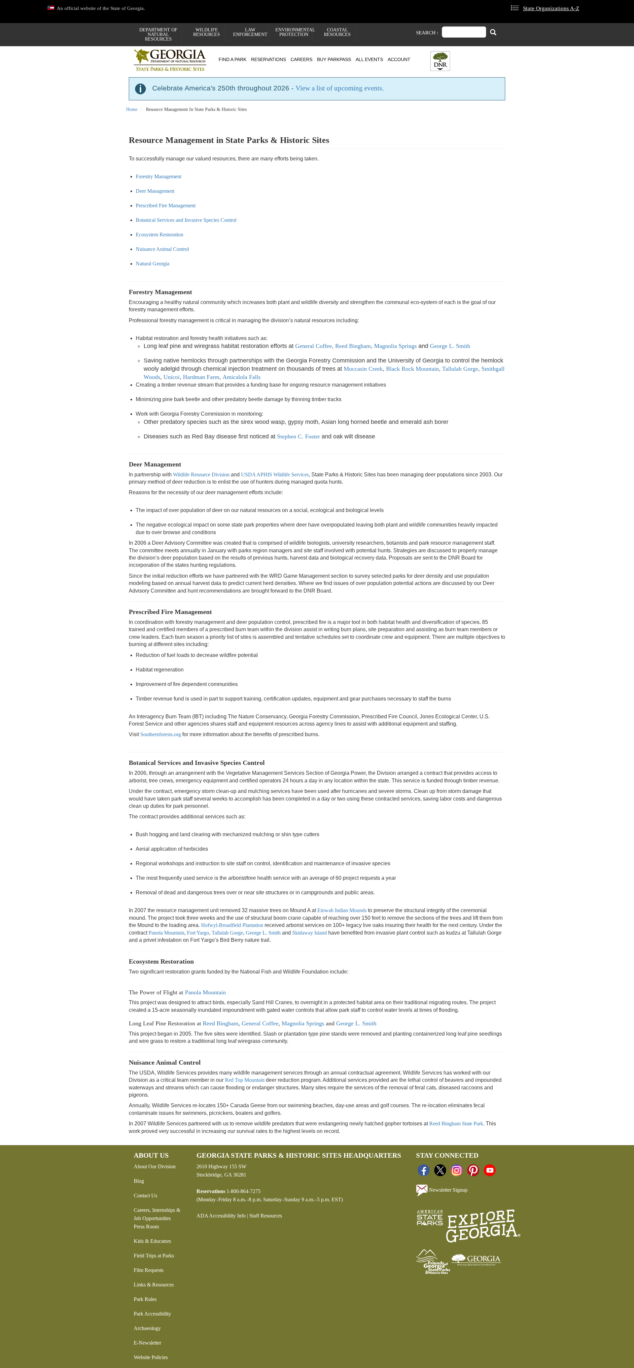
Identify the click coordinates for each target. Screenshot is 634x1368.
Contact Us (145, 1195)
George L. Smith (450, 346)
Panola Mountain (166, 933)
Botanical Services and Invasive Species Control (186, 220)
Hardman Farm (201, 377)
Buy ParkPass (334, 59)
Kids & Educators (152, 1241)
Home (131, 109)
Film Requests (148, 1270)
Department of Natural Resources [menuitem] (158, 34)
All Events (369, 59)
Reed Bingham (353, 346)
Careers (301, 59)
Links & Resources (154, 1284)
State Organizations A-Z (551, 8)
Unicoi (171, 377)
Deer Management (155, 191)
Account (399, 59)
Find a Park (232, 59)
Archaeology (147, 1328)
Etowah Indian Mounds (342, 910)
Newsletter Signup (448, 1190)
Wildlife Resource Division (201, 474)
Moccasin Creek (363, 368)
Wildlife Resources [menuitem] (206, 32)
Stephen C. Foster (298, 436)
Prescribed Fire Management (165, 205)
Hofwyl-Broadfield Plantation (232, 925)
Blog (139, 1181)
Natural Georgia (152, 263)
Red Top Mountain (244, 1080)
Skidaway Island (309, 933)
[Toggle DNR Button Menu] (440, 61)
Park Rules (145, 1299)
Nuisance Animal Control (162, 249)
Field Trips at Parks (154, 1255)
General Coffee (313, 346)
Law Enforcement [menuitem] (250, 32)
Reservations (268, 59)
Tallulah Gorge (460, 368)
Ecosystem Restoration (159, 234)
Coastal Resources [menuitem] (337, 32)
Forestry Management (158, 176)
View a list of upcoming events (339, 88)
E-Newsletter (147, 1343)
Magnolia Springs (395, 346)
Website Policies (151, 1357)
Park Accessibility (152, 1314)
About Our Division (155, 1166)
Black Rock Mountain (412, 368)
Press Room (146, 1226)
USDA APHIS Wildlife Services (275, 474)
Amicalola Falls (242, 377)
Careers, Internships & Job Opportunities (157, 1214)
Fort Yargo (198, 933)
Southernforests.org (160, 734)
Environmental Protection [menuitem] (293, 32)
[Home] (172, 60)
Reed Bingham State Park (456, 1123)
